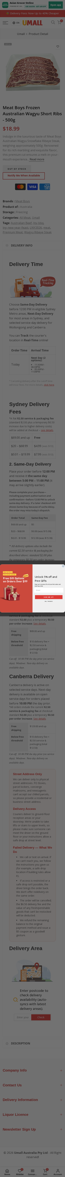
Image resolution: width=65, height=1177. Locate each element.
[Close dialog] (63, 566)
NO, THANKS (49, 601)
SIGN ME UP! (49, 597)
